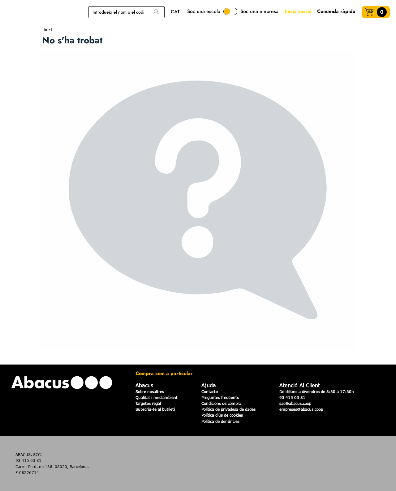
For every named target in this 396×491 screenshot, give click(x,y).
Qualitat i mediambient (157, 397)
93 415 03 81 (292, 397)
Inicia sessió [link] (298, 11)
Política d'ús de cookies (222, 415)
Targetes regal (148, 403)
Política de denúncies (220, 421)
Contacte (209, 391)
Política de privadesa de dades (228, 409)
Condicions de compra (221, 403)
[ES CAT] (177, 12)
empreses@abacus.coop (301, 409)
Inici (48, 30)
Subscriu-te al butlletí (155, 409)
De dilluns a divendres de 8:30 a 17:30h (316, 391)
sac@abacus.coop (295, 403)
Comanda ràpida (336, 11)
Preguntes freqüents (220, 397)
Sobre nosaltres (150, 391)
